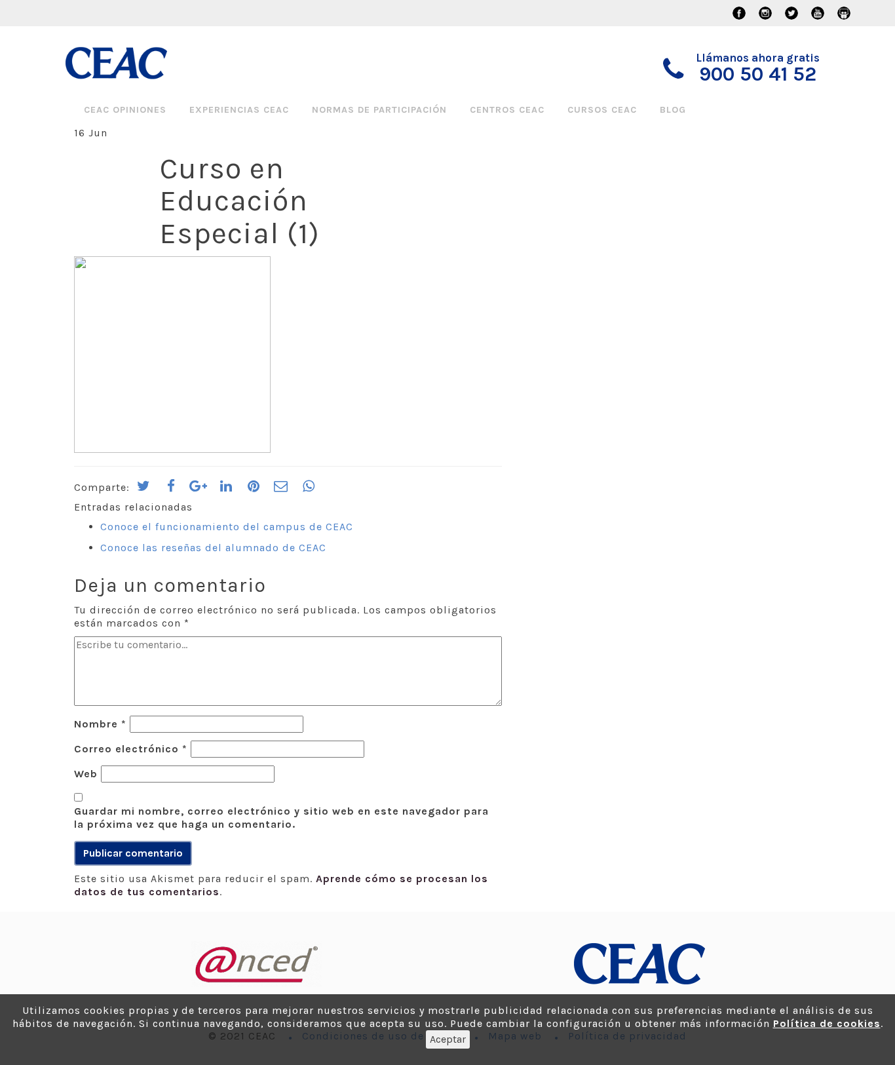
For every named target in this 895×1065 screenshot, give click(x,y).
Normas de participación (379, 109)
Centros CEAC (507, 109)
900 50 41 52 (757, 74)
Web (86, 773)
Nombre (100, 724)
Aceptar (448, 1039)
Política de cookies (827, 1023)
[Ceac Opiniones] (138, 63)
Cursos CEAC (602, 109)
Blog (673, 109)
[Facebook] (171, 490)
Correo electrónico (130, 749)
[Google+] (198, 490)
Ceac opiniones (125, 109)
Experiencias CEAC (239, 109)
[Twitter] (143, 490)
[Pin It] (253, 490)
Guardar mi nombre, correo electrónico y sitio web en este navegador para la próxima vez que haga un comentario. (281, 817)
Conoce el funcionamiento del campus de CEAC (226, 526)
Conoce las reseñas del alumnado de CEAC (213, 547)
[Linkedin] (226, 490)
